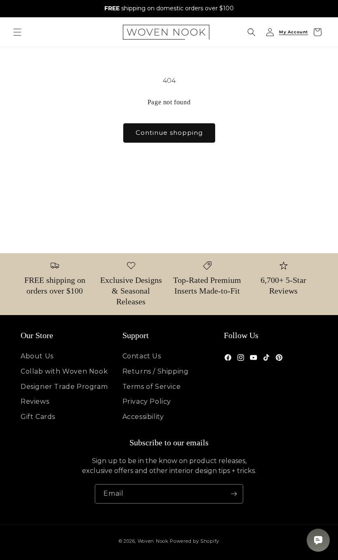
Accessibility (143, 417)
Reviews (35, 401)
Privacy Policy (146, 401)
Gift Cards (38, 417)
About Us (37, 356)
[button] (17, 32)
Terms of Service (151, 387)
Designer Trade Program (64, 387)
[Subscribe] (234, 494)
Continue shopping (169, 132)
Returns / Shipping (155, 371)
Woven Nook (153, 541)
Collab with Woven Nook (64, 371)
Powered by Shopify (194, 541)
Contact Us (141, 356)
